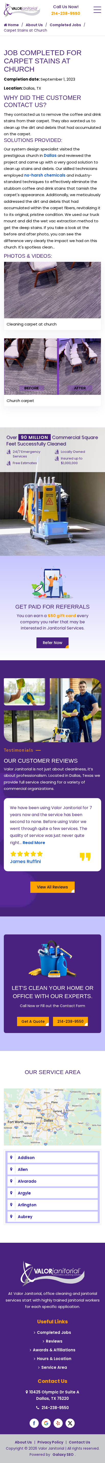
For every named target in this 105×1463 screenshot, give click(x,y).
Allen (23, 1169)
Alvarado (27, 1181)
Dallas (50, 155)
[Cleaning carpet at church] (52, 289)
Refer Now (52, 642)
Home (13, 24)
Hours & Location (54, 1358)
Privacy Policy (50, 1442)
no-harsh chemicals (44, 175)
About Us (34, 24)
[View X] (70, 1423)
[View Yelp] (58, 1423)
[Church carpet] (52, 366)
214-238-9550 (65, 13)
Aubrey (25, 1216)
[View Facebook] (34, 1423)
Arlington (27, 1205)
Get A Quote (33, 1021)
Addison (26, 1157)
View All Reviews (52, 887)
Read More (21, 843)
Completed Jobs (65, 24)
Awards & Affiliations (54, 1350)
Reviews (54, 1341)
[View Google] (46, 1423)
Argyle (24, 1193)
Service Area (54, 1367)
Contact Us (79, 1442)
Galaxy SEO (63, 1454)
